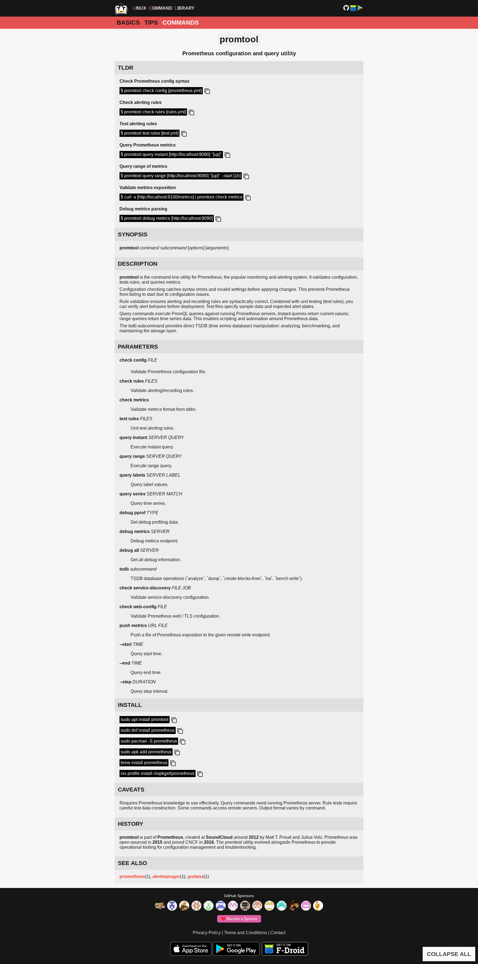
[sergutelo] (318, 906)
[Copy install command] (173, 720)
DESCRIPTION (137, 263)
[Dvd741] (209, 906)
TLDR (125, 67)
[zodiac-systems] (172, 906)
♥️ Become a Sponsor (239, 919)
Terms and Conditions (245, 932)
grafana (196, 876)
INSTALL (130, 705)
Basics (128, 22)
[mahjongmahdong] (233, 906)
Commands (180, 22)
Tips (151, 22)
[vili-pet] (245, 906)
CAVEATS (131, 789)
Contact (277, 932)
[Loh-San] (269, 906)
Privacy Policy (207, 932)
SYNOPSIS (132, 234)
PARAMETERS (138, 346)
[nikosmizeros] (184, 906)
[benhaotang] (221, 906)
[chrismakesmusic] (257, 906)
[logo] (121, 8)
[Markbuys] (282, 906)
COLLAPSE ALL (449, 954)
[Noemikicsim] (294, 906)
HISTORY (130, 824)
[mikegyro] (160, 906)
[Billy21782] (306, 906)
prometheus (132, 876)
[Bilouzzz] (196, 906)
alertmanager (166, 876)
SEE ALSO (132, 863)
